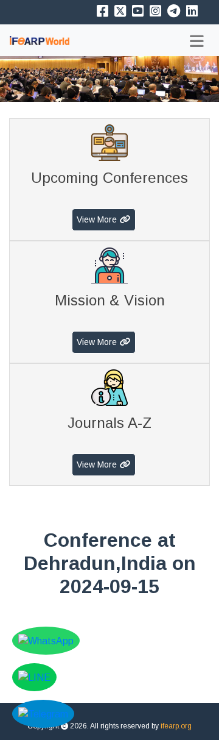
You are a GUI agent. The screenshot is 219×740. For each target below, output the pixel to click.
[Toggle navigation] (196, 41)
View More (97, 219)
